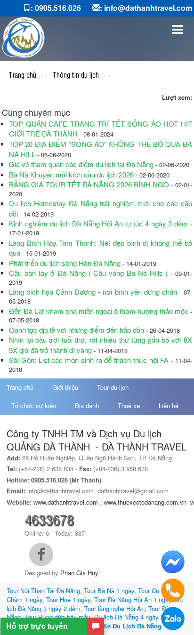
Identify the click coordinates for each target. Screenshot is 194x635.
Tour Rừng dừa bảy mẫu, (58, 616)
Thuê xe (129, 405)
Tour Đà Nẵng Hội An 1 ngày (132, 599)
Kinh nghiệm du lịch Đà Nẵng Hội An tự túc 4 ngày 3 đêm (98, 223)
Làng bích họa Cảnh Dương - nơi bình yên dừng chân (94, 292)
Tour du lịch (113, 387)
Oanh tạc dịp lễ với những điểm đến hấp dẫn (77, 330)
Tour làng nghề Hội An (114, 608)
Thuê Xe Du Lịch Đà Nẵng (124, 625)
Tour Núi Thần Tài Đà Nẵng (43, 590)
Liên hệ (168, 405)
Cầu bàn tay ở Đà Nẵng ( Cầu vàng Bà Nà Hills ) (88, 273)
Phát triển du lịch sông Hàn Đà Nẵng (65, 263)
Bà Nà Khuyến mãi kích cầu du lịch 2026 (71, 174)
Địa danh (87, 405)
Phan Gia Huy (79, 572)
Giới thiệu (65, 387)
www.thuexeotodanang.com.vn (145, 502)
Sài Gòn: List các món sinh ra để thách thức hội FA (89, 360)
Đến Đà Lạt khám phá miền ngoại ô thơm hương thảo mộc (98, 311)
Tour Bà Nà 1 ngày (109, 590)
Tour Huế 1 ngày (68, 599)
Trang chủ (20, 387)
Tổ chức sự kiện (33, 405)
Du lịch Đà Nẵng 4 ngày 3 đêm (136, 616)
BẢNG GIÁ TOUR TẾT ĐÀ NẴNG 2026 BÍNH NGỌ (89, 184)
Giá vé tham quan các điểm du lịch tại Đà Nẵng (82, 164)
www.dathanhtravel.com (65, 502)
